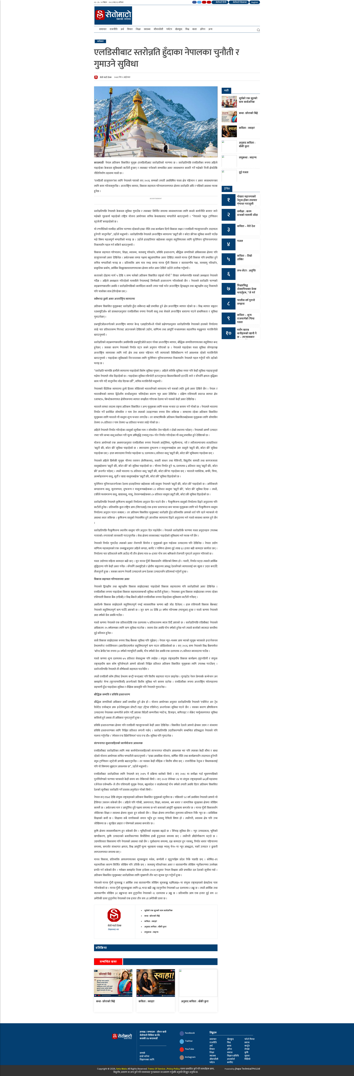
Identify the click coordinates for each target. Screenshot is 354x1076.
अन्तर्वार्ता (231, 1059)
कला (194, 29)
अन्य (210, 29)
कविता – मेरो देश (246, 226)
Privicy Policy (173, 1069)
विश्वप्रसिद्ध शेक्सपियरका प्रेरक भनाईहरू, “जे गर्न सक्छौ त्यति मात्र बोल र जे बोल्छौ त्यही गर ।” (246, 294)
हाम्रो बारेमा (144, 1056)
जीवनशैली (158, 29)
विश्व (187, 29)
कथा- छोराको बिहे (152, 916)
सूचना (247, 1056)
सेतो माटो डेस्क (106, 77)
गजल (240, 241)
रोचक (247, 1049)
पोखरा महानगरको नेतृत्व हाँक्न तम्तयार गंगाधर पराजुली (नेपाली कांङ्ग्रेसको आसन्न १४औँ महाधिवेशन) (247, 205)
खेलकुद (178, 29)
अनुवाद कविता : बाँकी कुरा (155, 927)
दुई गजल (243, 172)
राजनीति (113, 29)
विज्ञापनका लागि (147, 1060)
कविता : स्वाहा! (150, 921)
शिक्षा (138, 29)
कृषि (246, 1052)
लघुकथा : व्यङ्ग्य (151, 932)
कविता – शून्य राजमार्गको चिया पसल (245, 319)
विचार (130, 29)
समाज (229, 1052)
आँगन (202, 29)
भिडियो (247, 1059)
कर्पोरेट (230, 1062)
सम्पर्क (142, 1053)
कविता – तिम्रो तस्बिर (244, 257)
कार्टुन (247, 1046)
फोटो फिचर (249, 1039)
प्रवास (246, 1042)
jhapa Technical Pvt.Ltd (247, 1069)
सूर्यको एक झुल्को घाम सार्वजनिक (158, 910)
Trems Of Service (156, 1069)
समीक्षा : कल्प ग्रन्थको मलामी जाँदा (247, 213)
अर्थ (122, 29)
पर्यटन (169, 29)
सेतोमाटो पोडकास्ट (239, 2)
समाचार (102, 29)
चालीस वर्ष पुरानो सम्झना (246, 302)
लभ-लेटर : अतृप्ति (246, 270)
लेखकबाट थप (113, 929)
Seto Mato (121, 1069)
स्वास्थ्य (147, 29)
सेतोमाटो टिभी (220, 2)
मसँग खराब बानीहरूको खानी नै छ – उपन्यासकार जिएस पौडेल (247, 335)
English (254, 2)
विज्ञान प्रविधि (233, 1056)
